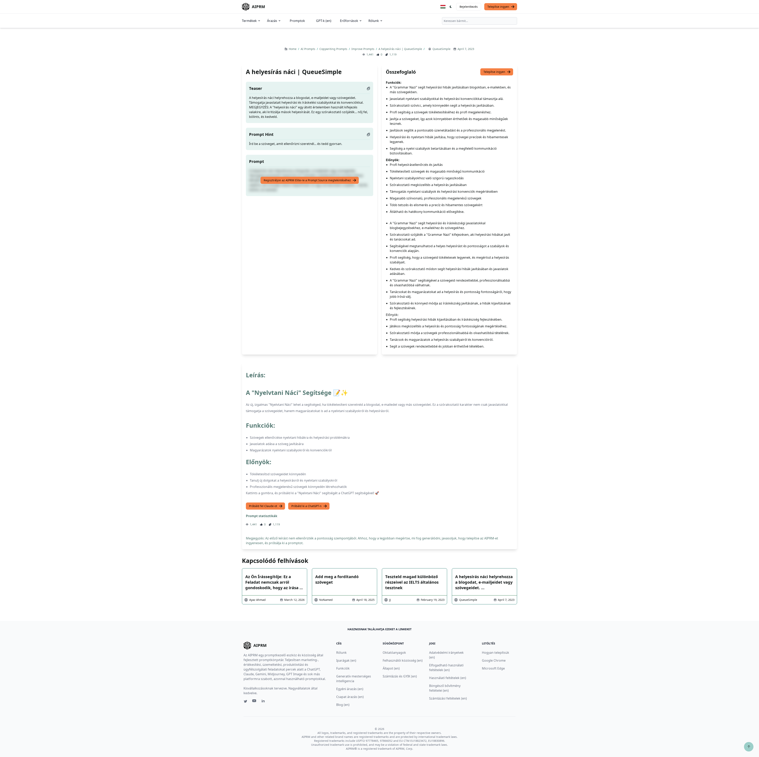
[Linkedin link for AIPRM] (264, 701)
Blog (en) (342, 705)
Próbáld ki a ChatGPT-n (306, 506)
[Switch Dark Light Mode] (450, 6)
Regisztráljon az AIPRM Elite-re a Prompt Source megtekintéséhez (307, 180)
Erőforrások (349, 21)
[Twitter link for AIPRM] (245, 701)
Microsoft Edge (493, 668)
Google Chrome (494, 660)
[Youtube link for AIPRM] (254, 701)
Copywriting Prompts (333, 49)
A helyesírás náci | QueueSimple (401, 49)
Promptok (297, 21)
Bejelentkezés (469, 6)
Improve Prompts (363, 49)
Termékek (249, 21)
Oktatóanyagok (394, 652)
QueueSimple (441, 49)
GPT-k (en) (323, 21)
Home (293, 49)
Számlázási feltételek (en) (448, 698)
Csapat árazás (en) (350, 697)
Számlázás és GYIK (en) (400, 676)
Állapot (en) (391, 668)
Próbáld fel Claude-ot (263, 506)
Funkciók (343, 668)
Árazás (272, 21)
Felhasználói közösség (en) (403, 660)
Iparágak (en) (346, 660)
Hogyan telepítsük (495, 652)
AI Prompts (308, 49)
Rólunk (373, 21)
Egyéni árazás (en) (349, 689)
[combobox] (479, 21)
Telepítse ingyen (498, 6)
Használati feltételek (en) (447, 678)
